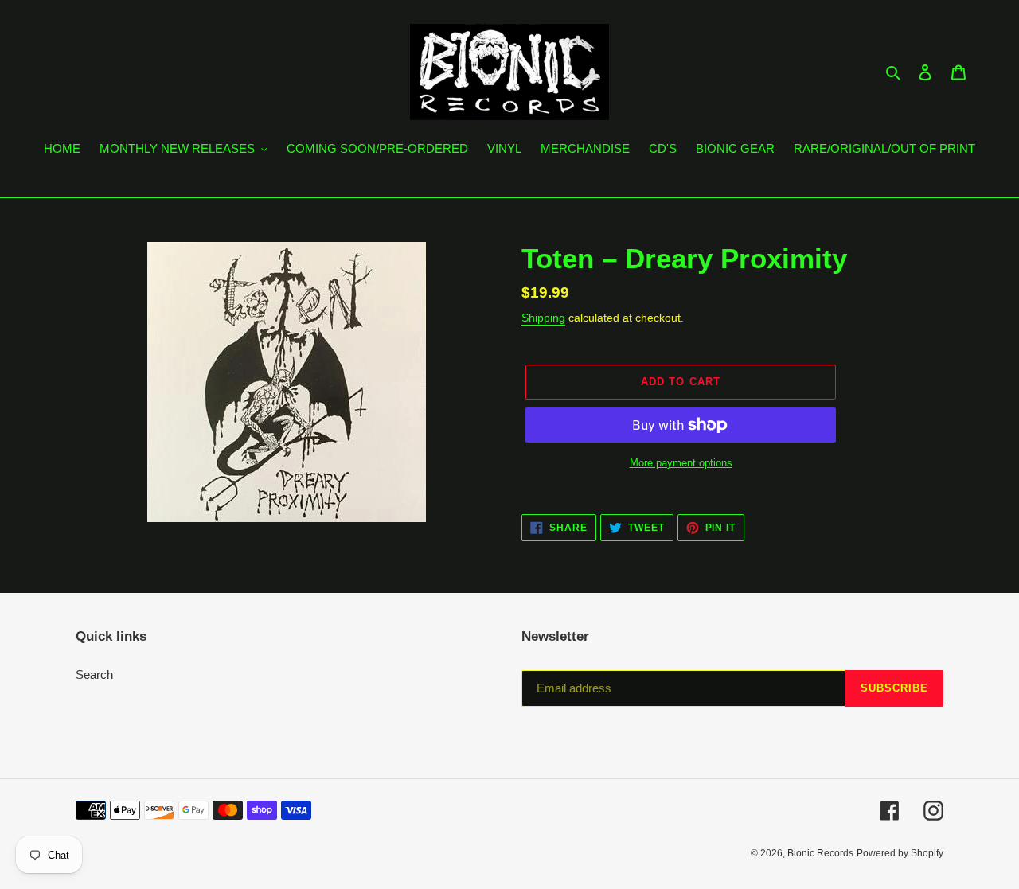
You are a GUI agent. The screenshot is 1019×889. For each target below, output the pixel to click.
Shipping (543, 317)
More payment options (681, 463)
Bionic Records (820, 853)
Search (94, 674)
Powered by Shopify (900, 853)
